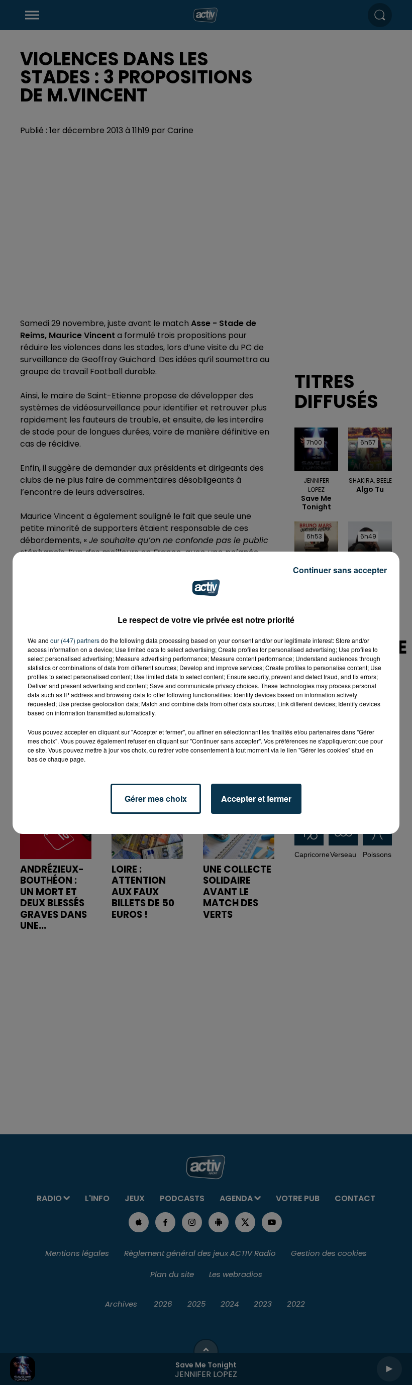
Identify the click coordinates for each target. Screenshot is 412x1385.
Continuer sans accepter (340, 570)
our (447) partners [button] (74, 640)
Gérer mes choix (156, 798)
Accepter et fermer (256, 798)
